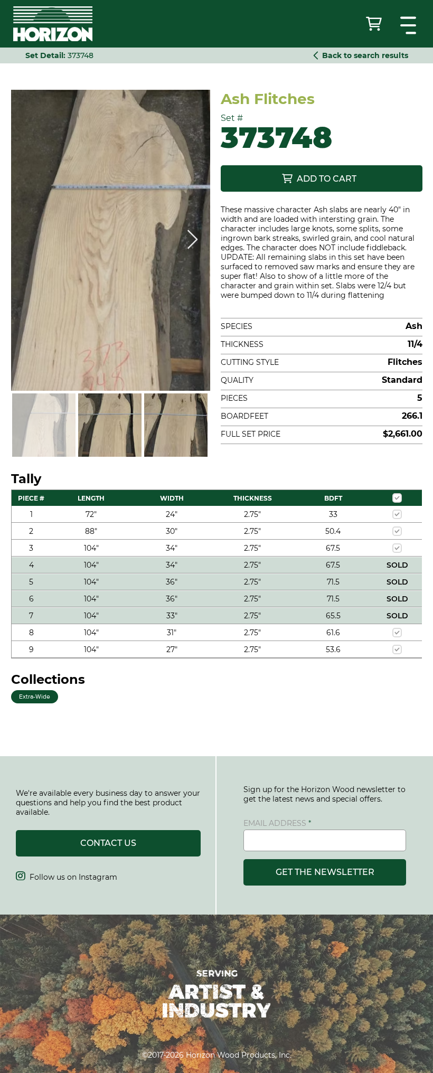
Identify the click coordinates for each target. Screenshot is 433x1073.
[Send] (374, 23)
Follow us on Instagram (66, 877)
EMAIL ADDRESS (274, 823)
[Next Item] (192, 240)
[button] (409, 25)
